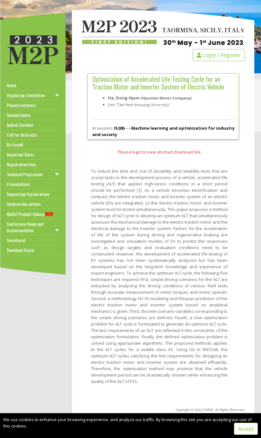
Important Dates (20, 154)
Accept (246, 428)
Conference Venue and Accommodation (25, 226)
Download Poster (21, 250)
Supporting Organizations (28, 193)
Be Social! (15, 144)
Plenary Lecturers (21, 105)
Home (11, 85)
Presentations (18, 184)
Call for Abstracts (22, 134)
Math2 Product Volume (30, 213)
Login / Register (221, 55)
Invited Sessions (20, 124)
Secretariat (16, 240)
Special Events (19, 114)
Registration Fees (21, 164)
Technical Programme (25, 174)
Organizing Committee (26, 95)
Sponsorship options (24, 203)
